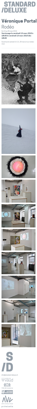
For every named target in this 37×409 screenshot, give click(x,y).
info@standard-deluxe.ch (10, 375)
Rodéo (8, 27)
